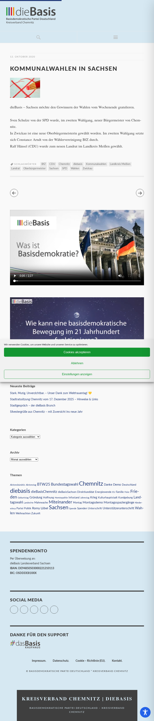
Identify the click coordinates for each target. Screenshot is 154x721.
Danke (108, 484)
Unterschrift (95, 508)
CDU (52, 164)
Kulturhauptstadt (108, 497)
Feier (127, 492)
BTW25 (43, 484)
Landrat (15, 168)
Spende (72, 508)
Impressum (39, 660)
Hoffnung (48, 497)
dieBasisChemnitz (44, 491)
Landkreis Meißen (120, 164)
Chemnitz (64, 164)
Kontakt (117, 660)
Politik (27, 508)
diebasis (77, 164)
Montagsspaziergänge (119, 502)
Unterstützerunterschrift (118, 508)
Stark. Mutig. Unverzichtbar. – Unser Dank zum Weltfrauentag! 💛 (51, 393)
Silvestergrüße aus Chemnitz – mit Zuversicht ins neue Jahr (46, 411)
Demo (117, 484)
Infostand (74, 497)
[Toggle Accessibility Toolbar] (145, 712)
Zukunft (35, 513)
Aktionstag (31, 485)
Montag (77, 502)
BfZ (44, 164)
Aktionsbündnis (17, 485)
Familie (120, 492)
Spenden (82, 508)
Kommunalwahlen (96, 164)
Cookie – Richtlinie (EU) (90, 660)
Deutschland (129, 484)
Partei (19, 508)
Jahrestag (84, 498)
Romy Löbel (40, 508)
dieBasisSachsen (67, 492)
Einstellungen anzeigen (77, 374)
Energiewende (103, 492)
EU (113, 492)
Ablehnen (77, 363)
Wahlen (75, 168)
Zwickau (87, 168)
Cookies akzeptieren (77, 352)
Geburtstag (23, 498)
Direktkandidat (85, 492)
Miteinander (60, 502)
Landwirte (28, 503)
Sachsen (54, 168)
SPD (64, 168)
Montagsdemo (93, 502)
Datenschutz (60, 660)
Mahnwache (41, 502)
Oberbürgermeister (34, 168)
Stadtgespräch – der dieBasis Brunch (32, 405)
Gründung (35, 497)
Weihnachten (23, 513)
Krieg (93, 497)
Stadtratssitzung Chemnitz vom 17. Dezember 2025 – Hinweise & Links (54, 399)
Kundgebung (125, 497)
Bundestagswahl (64, 484)
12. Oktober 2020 (22, 56)
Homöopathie (61, 498)
